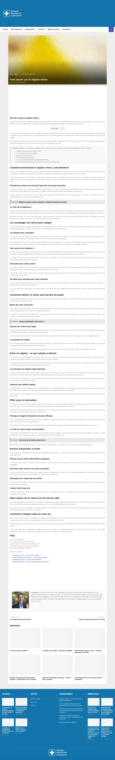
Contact (33, 705)
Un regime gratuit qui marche (20, 619)
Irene (12, 82)
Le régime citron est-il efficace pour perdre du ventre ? (25, 544)
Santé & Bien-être (16, 29)
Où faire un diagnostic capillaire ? (68, 722)
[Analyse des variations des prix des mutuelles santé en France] (94, 702)
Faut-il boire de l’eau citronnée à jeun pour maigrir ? (24, 546)
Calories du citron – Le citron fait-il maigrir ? (26, 555)
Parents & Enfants (53, 29)
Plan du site (34, 702)
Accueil (5, 29)
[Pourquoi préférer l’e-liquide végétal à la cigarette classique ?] (21, 702)
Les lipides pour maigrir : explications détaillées (57, 650)
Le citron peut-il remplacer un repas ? (20, 548)
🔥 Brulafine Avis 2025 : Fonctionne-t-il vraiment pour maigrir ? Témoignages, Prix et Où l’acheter (71, 717)
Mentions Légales (35, 698)
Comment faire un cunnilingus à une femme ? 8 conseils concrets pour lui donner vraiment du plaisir (93, 732)
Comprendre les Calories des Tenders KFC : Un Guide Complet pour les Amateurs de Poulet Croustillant (71, 710)
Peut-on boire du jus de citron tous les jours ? (23, 542)
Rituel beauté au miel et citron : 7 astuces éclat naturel (30, 557)
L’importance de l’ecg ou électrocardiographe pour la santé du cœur (7, 711)
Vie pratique (66, 29)
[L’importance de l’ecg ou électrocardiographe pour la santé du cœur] (8, 702)
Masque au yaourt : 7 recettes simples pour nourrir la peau (31, 562)
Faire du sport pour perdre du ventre (92, 619)
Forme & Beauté (30, 29)
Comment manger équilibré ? (19, 650)
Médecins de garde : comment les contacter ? (21, 729)
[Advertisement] (83, 13)
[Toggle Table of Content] (61, 128)
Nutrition (41, 29)
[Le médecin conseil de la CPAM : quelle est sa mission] (8, 722)
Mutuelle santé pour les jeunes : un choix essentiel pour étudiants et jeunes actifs (107, 711)
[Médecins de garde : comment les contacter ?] (21, 722)
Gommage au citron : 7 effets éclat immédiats (27, 559)
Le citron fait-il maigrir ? (16, 539)
